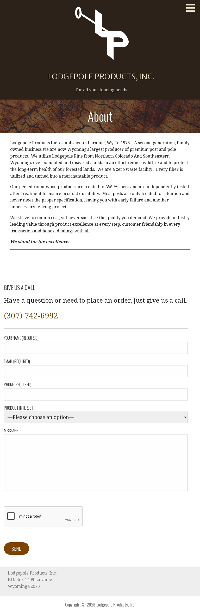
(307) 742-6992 (31, 315)
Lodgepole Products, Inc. (101, 76)
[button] (192, 8)
